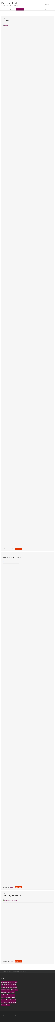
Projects (11, 548)
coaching (13, 984)
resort (8, 999)
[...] (26, 580)
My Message (12, 9)
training (3, 1004)
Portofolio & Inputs (36, 9)
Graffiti (12, 987)
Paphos (12, 994)
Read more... (18, 548)
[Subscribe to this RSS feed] (52, 14)
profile (13, 997)
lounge (8, 989)
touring (14, 1002)
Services (27, 9)
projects (3, 999)
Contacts (4, 11)
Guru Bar (6, 20)
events (3, 987)
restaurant (13, 999)
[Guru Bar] (6, 25)
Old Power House (5, 994)
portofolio (8, 997)
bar (2, 984)
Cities (9, 984)
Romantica (4, 1002)
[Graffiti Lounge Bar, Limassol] (11, 562)
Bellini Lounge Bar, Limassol (12, 895)
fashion (7, 987)
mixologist (4, 992)
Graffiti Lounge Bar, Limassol (12, 557)
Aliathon (3, 982)
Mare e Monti (14, 989)
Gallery (44, 9)
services (10, 1002)
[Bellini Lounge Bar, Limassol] (11, 900)
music (8, 992)
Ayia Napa (14, 982)
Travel (7, 1004)
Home (4, 9)
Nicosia (12, 992)
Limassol (3, 989)
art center (9, 982)
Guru (15, 987)
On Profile (20, 9)
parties (3, 997)
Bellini (5, 984)
